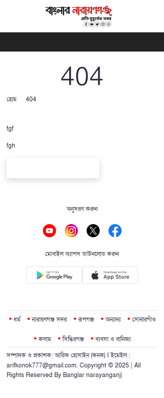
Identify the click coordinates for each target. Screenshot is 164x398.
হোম (12, 99)
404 (31, 99)
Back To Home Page (53, 169)
